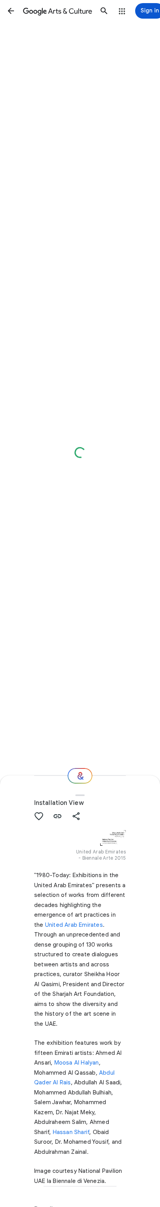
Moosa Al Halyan (76, 1062)
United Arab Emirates (74, 924)
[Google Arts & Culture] (57, 11)
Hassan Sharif (71, 1132)
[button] (11, 11)
